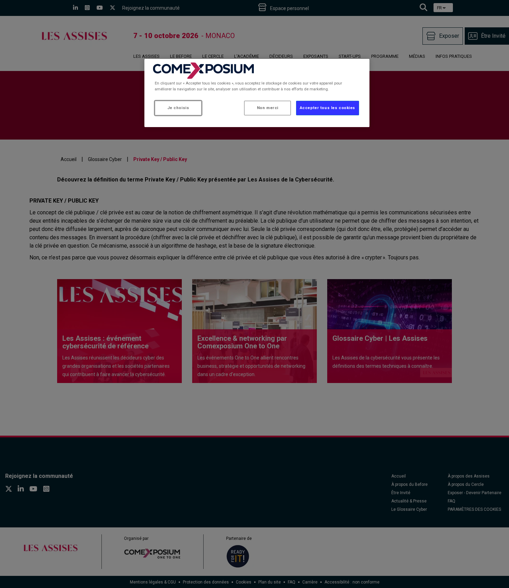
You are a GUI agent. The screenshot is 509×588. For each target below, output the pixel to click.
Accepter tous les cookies (327, 107)
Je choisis (178, 107)
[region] (256, 93)
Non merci (267, 107)
